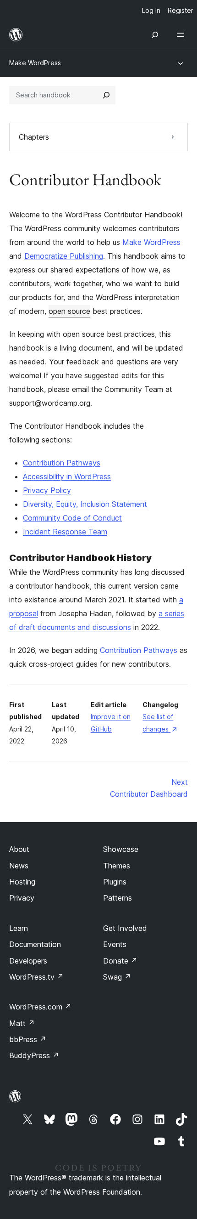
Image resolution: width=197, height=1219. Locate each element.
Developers (28, 960)
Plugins (114, 881)
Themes (116, 865)
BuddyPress (34, 1055)
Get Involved (125, 928)
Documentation (35, 944)
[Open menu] (182, 35)
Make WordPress (35, 63)
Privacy (21, 897)
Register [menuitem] (180, 10)
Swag (117, 976)
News (18, 865)
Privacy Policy (47, 490)
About (19, 849)
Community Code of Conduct (72, 517)
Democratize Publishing (63, 256)
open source (69, 311)
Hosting (22, 881)
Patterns (117, 897)
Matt (22, 1023)
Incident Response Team (65, 531)
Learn (18, 928)
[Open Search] (155, 35)
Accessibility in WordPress (67, 476)
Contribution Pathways (61, 462)
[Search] (106, 95)
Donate (120, 960)
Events (114, 944)
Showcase (120, 849)
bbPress (27, 1039)
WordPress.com (40, 1006)
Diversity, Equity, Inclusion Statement (85, 504)
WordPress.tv (36, 976)
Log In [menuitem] (151, 10)
